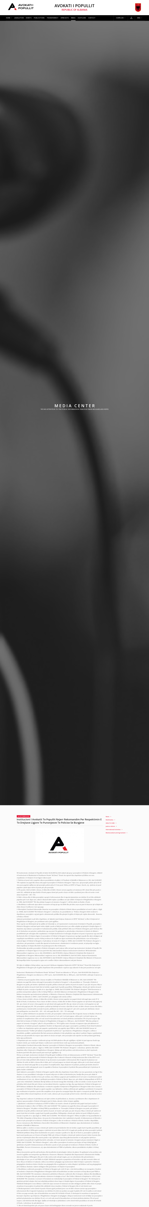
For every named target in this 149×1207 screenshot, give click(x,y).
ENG (138, 18)
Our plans (82, 18)
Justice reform (110, 826)
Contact (91, 18)
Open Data (65, 18)
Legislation (19, 18)
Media (73, 18)
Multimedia (109, 820)
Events (29, 18)
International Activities (113, 829)
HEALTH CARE (110, 823)
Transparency (52, 18)
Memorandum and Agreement (115, 833)
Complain (120, 18)
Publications (39, 18)
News (107, 816)
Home (8, 18)
